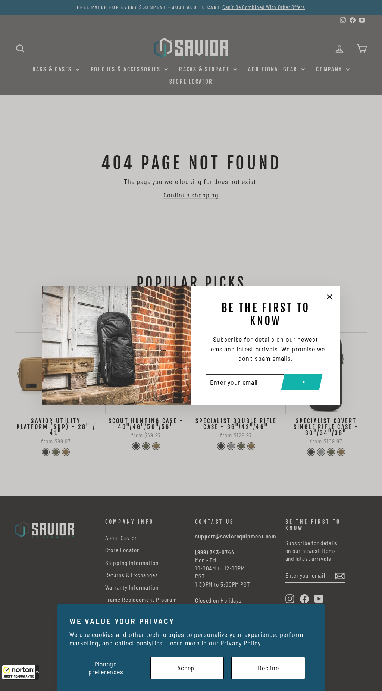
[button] (20, 672)
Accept (187, 668)
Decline (268, 668)
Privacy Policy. (241, 643)
